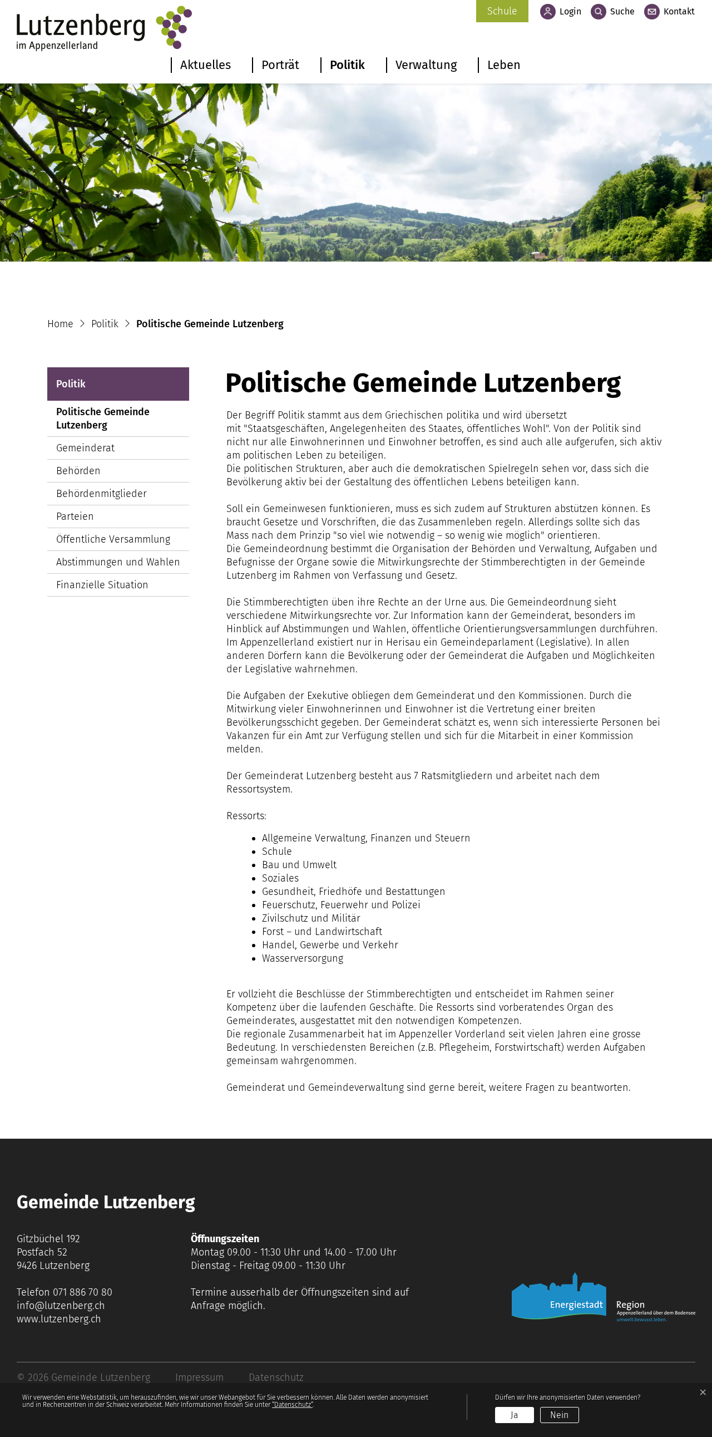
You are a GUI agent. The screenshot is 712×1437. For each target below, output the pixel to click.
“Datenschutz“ (292, 1405)
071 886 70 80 (82, 1292)
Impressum (199, 1377)
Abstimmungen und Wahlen (118, 562)
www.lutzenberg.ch (59, 1319)
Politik (347, 64)
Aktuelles (205, 64)
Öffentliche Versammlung (113, 539)
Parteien (75, 516)
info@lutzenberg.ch (61, 1306)
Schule (502, 11)
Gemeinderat (85, 448)
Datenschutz (276, 1377)
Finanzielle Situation (102, 585)
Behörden (78, 471)
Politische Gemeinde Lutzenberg (103, 421)
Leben (504, 64)
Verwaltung (426, 64)
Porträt (280, 64)
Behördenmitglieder (101, 494)
